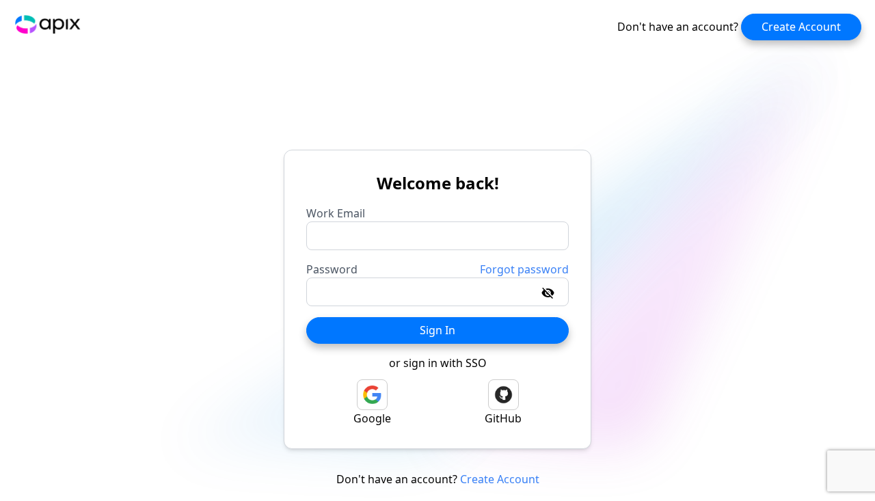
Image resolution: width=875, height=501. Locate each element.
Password (332, 269)
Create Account (801, 26)
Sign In (437, 330)
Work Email (335, 213)
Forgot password (524, 269)
